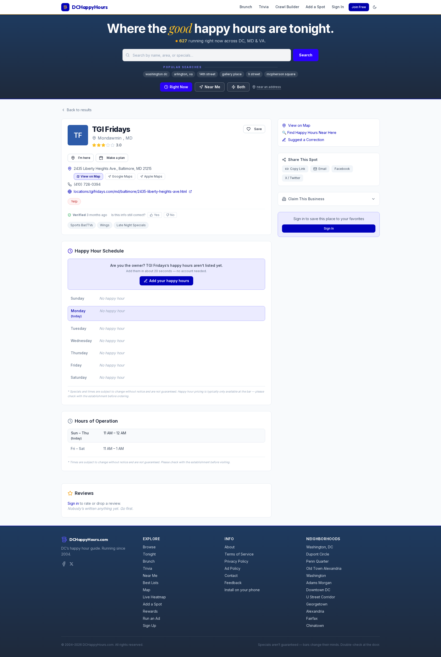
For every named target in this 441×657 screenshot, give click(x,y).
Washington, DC (319, 547)
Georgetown (316, 604)
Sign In (338, 7)
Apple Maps (153, 176)
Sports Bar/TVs (81, 225)
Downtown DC (318, 590)
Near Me (212, 87)
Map (146, 590)
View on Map (90, 176)
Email (322, 169)
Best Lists (150, 582)
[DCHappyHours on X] (71, 564)
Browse (149, 547)
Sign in (73, 503)
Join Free (359, 7)
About (230, 547)
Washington (316, 575)
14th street (207, 74)
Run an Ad (151, 618)
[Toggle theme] (375, 7)
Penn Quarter (317, 561)
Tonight (149, 554)
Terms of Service (239, 554)
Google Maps (122, 176)
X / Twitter (292, 178)
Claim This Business (306, 199)
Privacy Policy (236, 561)
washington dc (156, 74)
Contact (231, 575)
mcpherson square (281, 74)
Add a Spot (315, 7)
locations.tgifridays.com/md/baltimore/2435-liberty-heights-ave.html (130, 191)
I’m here (84, 158)
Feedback (233, 582)
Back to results (79, 110)
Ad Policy (232, 568)
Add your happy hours (169, 281)
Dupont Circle (317, 554)
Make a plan (116, 158)
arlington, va (183, 74)
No (172, 215)
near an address (269, 87)
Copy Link (297, 169)
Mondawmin (109, 138)
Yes (157, 215)
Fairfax (312, 618)
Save (258, 129)
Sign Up (149, 625)
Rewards (150, 611)
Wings (104, 225)
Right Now (179, 87)
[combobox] (206, 55)
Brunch (246, 7)
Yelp (74, 201)
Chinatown (315, 625)
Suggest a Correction (306, 139)
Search (305, 55)
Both (241, 87)
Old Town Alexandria (323, 568)
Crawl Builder (287, 7)
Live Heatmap (154, 597)
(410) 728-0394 (87, 184)
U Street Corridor (320, 597)
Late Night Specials (131, 225)
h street (254, 74)
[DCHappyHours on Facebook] (63, 563)
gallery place (232, 74)
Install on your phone (242, 590)
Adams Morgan (319, 582)
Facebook (342, 169)
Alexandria (315, 611)
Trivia (264, 7)
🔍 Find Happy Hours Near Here (309, 132)
